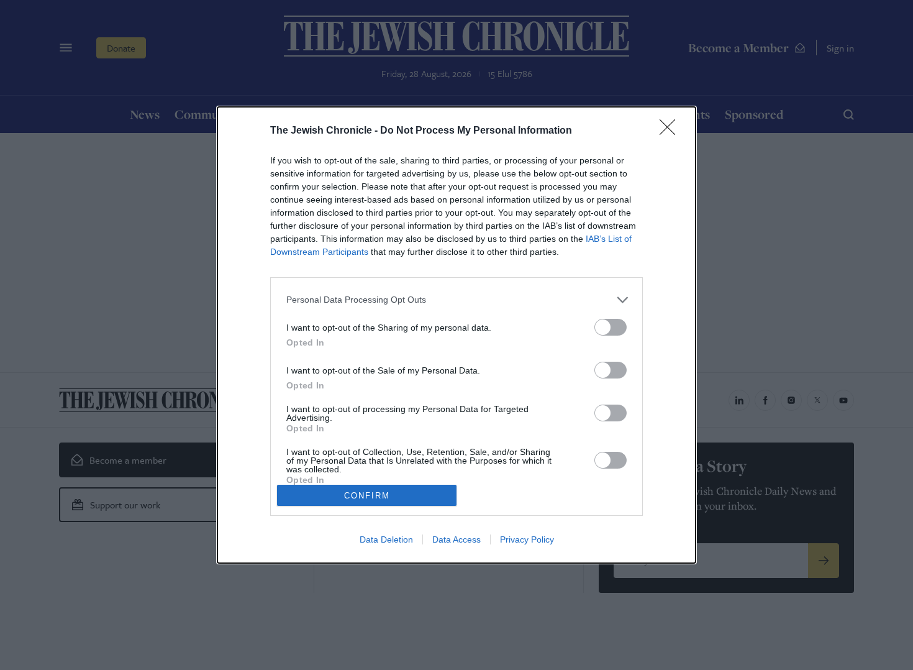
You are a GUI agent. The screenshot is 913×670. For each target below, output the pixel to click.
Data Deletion (386, 539)
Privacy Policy (527, 539)
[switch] (610, 327)
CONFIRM (367, 495)
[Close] (671, 131)
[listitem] (456, 299)
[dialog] (456, 335)
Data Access (456, 539)
